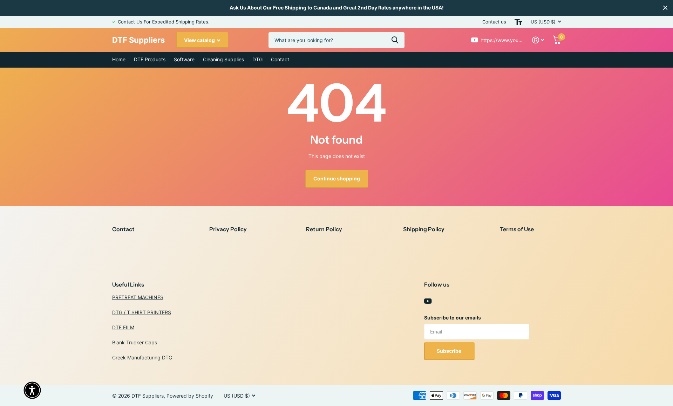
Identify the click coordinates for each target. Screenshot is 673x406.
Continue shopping (336, 178)
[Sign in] (538, 40)
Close (665, 7)
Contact (280, 59)
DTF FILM (123, 327)
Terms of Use (517, 229)
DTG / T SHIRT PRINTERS (141, 312)
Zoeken (395, 40)
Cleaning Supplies (223, 59)
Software (184, 59)
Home (118, 59)
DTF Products (149, 59)
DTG (257, 59)
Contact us (494, 22)
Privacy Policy (228, 229)
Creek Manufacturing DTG (142, 357)
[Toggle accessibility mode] (518, 22)
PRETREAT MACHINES (137, 297)
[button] (32, 390)
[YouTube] (427, 301)
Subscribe (449, 351)
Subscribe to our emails (452, 318)
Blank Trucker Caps (134, 342)
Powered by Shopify (189, 396)
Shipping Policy (423, 229)
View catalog (200, 40)
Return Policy (324, 229)
